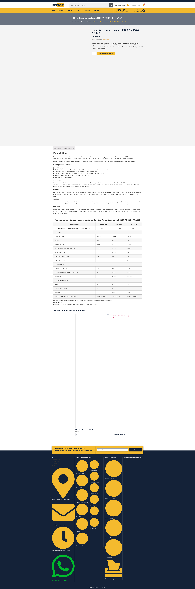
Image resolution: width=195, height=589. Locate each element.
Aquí (107, 1)
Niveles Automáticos (87, 22)
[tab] (53, 11)
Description (57, 148)
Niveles (77, 22)
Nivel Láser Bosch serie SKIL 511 (84, 429)
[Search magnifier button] (111, 5)
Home (72, 22)
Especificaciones (69, 148)
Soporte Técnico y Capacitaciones (137, 10)
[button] (118, 434)
